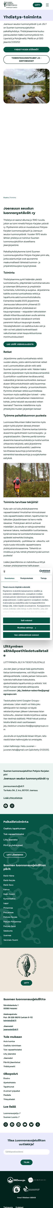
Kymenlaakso (9, 899)
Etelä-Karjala (9, 880)
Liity (37, 5)
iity (26, 983)
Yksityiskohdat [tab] (26, 578)
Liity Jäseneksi (15, 855)
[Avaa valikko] (47, 5)
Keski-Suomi (9, 894)
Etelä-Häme (8, 876)
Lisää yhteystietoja (12, 798)
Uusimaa (7, 935)
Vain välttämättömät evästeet (26, 635)
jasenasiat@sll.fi (10, 1029)
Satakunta (7, 931)
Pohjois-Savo (9, 926)
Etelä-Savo (8, 885)
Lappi (6, 903)
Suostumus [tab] (10, 578)
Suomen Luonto (10, 1117)
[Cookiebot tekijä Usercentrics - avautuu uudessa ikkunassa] (39, 571)
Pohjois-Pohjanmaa (12, 921)
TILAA (26, 1162)
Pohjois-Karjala (10, 917)
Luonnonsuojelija (10, 1113)
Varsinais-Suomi (10, 940)
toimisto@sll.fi (9, 1020)
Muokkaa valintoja (25, 628)
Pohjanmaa (8, 912)
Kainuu (6, 889)
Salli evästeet (26, 620)
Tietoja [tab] (43, 578)
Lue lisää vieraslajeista (20, 344)
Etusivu (6, 197)
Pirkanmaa (8, 908)
